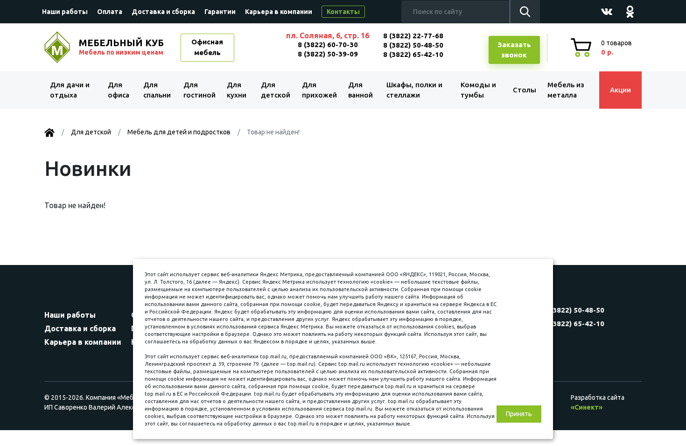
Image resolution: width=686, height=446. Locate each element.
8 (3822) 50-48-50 (413, 45)
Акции (620, 90)
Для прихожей (319, 90)
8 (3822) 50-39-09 (328, 54)
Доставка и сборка (163, 11)
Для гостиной (199, 90)
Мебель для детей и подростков (179, 132)
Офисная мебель (207, 47)
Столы (524, 90)
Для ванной (360, 90)
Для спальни (157, 90)
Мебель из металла (565, 90)
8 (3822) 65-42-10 (413, 54)
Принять (519, 414)
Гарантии (220, 11)
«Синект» (586, 407)
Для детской (275, 90)
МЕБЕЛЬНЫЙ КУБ (121, 46)
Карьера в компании (278, 11)
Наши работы (65, 11)
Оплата (109, 11)
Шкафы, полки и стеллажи (414, 90)
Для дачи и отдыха (70, 90)
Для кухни (236, 90)
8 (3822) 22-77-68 (413, 36)
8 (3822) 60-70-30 (328, 45)
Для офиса (118, 90)
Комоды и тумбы (478, 90)
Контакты (343, 11)
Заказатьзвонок (514, 50)
